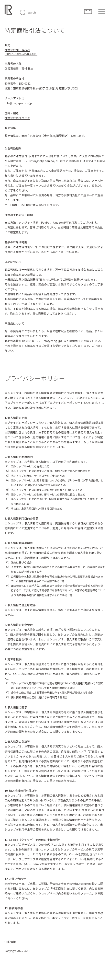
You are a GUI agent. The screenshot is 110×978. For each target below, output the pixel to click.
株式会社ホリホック (17, 118)
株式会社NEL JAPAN (17, 50)
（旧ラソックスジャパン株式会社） (21, 54)
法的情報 (10, 942)
